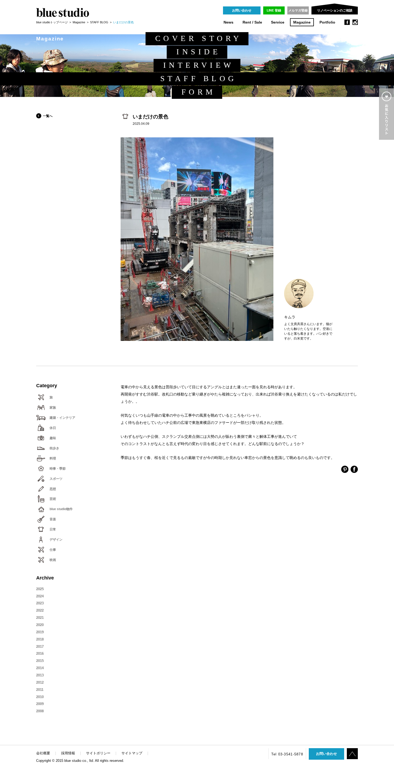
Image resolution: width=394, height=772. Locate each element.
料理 (53, 458)
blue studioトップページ (52, 22)
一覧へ (48, 116)
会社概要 (43, 753)
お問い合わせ (241, 10)
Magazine (302, 22)
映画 (53, 560)
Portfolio (327, 22)
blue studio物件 (61, 509)
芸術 (53, 499)
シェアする (344, 469)
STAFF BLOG (99, 22)
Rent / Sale (252, 22)
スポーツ (56, 479)
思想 (53, 489)
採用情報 (68, 753)
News (228, 22)
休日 (53, 428)
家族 (53, 407)
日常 (53, 529)
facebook (347, 22)
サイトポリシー (98, 753)
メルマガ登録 (298, 10)
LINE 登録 (274, 10)
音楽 (53, 519)
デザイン (56, 539)
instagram (355, 22)
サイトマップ (131, 753)
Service (277, 22)
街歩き (54, 448)
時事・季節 (58, 468)
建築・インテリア (62, 418)
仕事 (53, 550)
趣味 (53, 438)
